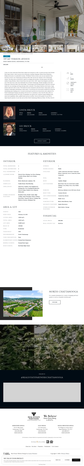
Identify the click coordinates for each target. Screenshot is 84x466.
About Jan (28, 446)
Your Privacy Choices (42, 464)
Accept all (76, 459)
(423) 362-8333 (42, 431)
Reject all (58, 459)
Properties (40, 446)
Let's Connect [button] (42, 355)
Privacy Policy (65, 453)
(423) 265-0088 (18, 431)
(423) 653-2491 (35, 130)
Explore (54, 302)
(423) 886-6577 (65, 431)
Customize (67, 459)
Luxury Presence (32, 453)
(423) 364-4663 (31, 114)
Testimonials (47, 446)
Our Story (34, 446)
